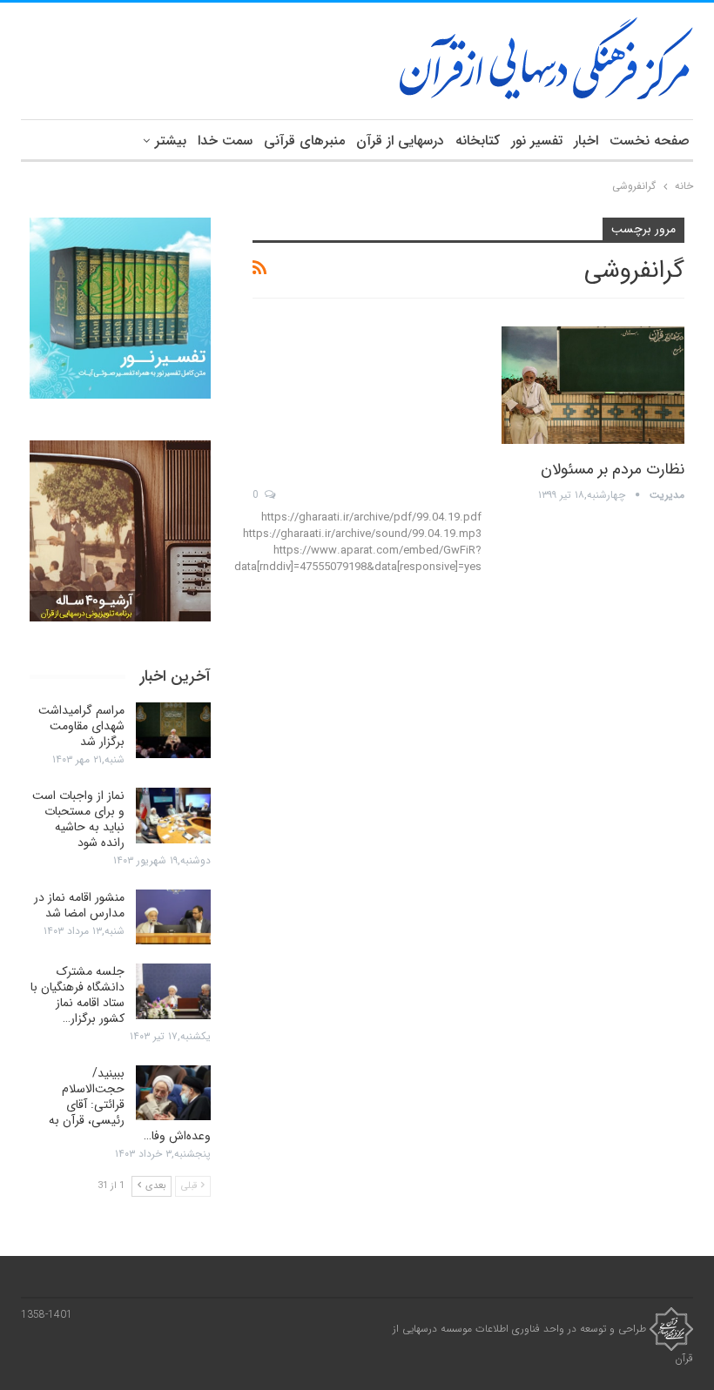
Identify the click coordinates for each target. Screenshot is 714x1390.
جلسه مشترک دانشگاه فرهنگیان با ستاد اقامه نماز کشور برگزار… (77, 995)
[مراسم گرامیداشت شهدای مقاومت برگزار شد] (173, 730)
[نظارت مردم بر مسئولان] (593, 384)
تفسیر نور (536, 140)
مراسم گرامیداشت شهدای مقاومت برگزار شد (81, 726)
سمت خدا (225, 140)
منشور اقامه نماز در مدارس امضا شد (79, 905)
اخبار (586, 140)
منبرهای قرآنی (304, 140)
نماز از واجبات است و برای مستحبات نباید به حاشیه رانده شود (78, 819)
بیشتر (170, 140)
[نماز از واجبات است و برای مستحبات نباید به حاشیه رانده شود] (173, 815)
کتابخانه (477, 140)
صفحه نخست (650, 140)
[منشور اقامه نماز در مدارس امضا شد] (173, 917)
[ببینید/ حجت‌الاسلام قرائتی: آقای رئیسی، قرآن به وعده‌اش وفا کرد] (173, 1093)
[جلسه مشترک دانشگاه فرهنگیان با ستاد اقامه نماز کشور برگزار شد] (173, 991)
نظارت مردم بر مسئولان (612, 469)
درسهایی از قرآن (400, 140)
